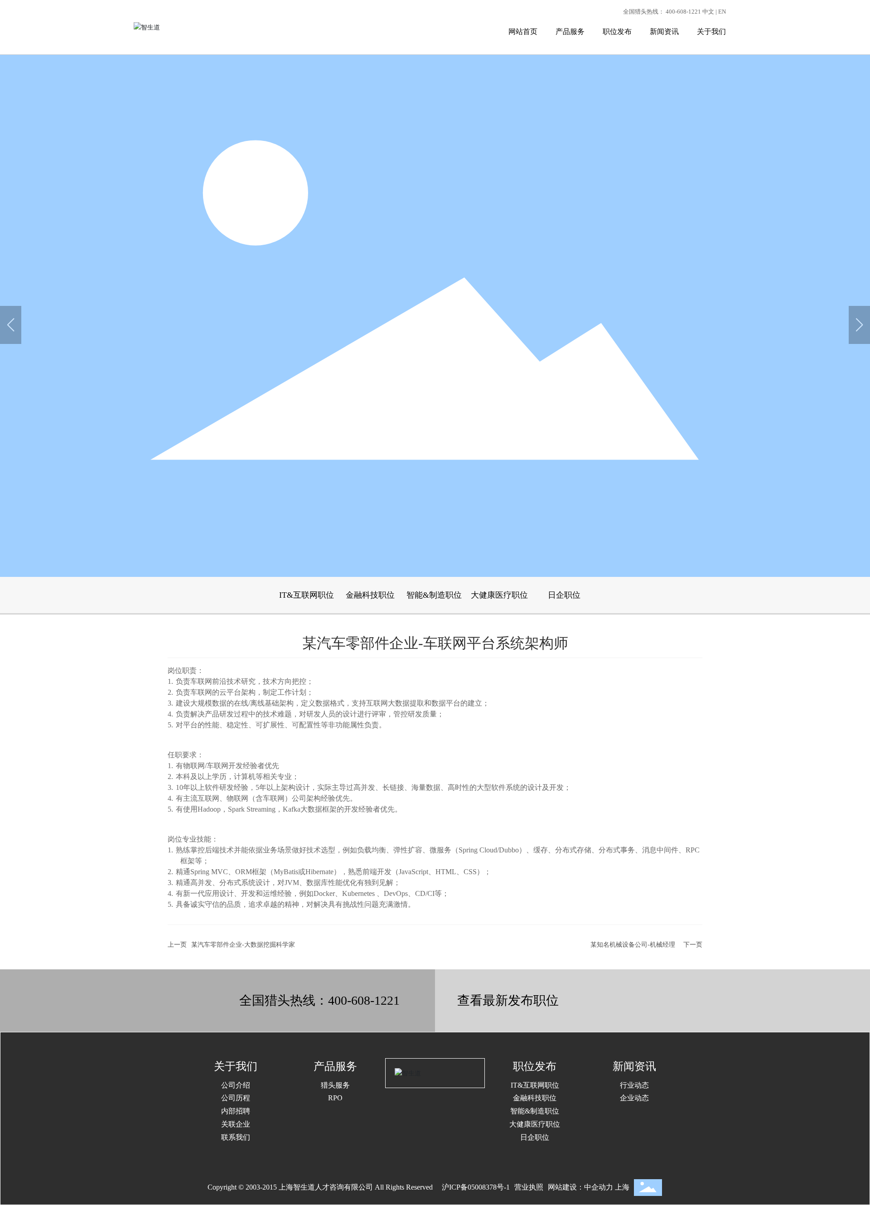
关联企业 (235, 1124)
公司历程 (235, 1098)
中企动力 (598, 1187)
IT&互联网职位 (306, 595)
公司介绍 (235, 1085)
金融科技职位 (370, 595)
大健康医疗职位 (499, 595)
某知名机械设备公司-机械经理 (632, 944)
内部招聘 (235, 1111)
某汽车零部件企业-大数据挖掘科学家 (243, 944)
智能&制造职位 (434, 595)
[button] (859, 325)
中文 (708, 11)
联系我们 (235, 1137)
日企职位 (564, 595)
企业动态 (634, 1098)
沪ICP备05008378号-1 (476, 1187)
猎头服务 (335, 1085)
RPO (335, 1098)
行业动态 (634, 1085)
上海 (622, 1187)
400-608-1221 (683, 11)
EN (722, 11)
